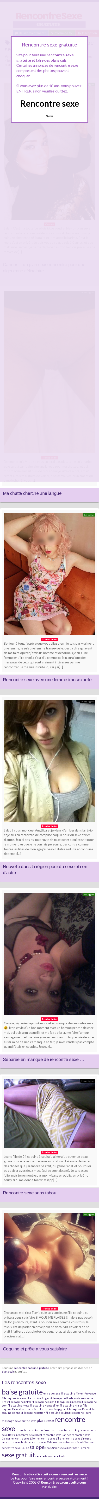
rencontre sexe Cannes (57, 1434)
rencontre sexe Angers (70, 1430)
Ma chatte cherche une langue (32, 493)
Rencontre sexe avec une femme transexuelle (47, 679)
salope (37, 1447)
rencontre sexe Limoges (76, 1438)
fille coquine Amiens (14, 1398)
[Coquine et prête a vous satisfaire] (49, 1260)
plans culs (8, 1371)
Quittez (49, 116)
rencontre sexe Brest (29, 1434)
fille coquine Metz (18, 1405)
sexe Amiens (53, 1447)
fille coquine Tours (80, 1412)
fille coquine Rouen (33, 1412)
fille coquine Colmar (21, 1401)
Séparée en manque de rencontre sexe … (43, 1059)
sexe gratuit (18, 1455)
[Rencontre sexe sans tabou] (49, 1114)
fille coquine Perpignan (53, 1409)
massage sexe (11, 1421)
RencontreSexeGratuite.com (35, 1474)
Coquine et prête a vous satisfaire (35, 1348)
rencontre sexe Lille (49, 1438)
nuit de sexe (28, 1420)
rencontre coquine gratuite (31, 1367)
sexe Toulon (59, 1456)
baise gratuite (22, 1392)
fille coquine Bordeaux (64, 1398)
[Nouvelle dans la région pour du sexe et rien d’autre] (49, 762)
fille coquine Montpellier (44, 1405)
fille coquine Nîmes (71, 1405)
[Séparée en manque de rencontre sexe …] (49, 955)
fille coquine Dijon (44, 1401)
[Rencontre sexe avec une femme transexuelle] (49, 575)
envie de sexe (51, 1393)
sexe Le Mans (43, 1456)
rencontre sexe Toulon (15, 1447)
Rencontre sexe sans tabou (29, 1192)
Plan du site (49, 1486)
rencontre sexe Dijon (23, 1438)
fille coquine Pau (28, 1409)
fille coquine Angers (39, 1398)
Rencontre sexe (49, 103)
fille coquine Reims (78, 1409)
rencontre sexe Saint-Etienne (75, 1442)
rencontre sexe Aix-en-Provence (35, 1430)
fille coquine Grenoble (68, 1401)
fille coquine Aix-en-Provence (78, 1393)
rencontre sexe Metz (14, 1442)
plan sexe (45, 1420)
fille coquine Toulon (57, 1412)
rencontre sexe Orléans (42, 1442)
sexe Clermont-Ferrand (75, 1447)
